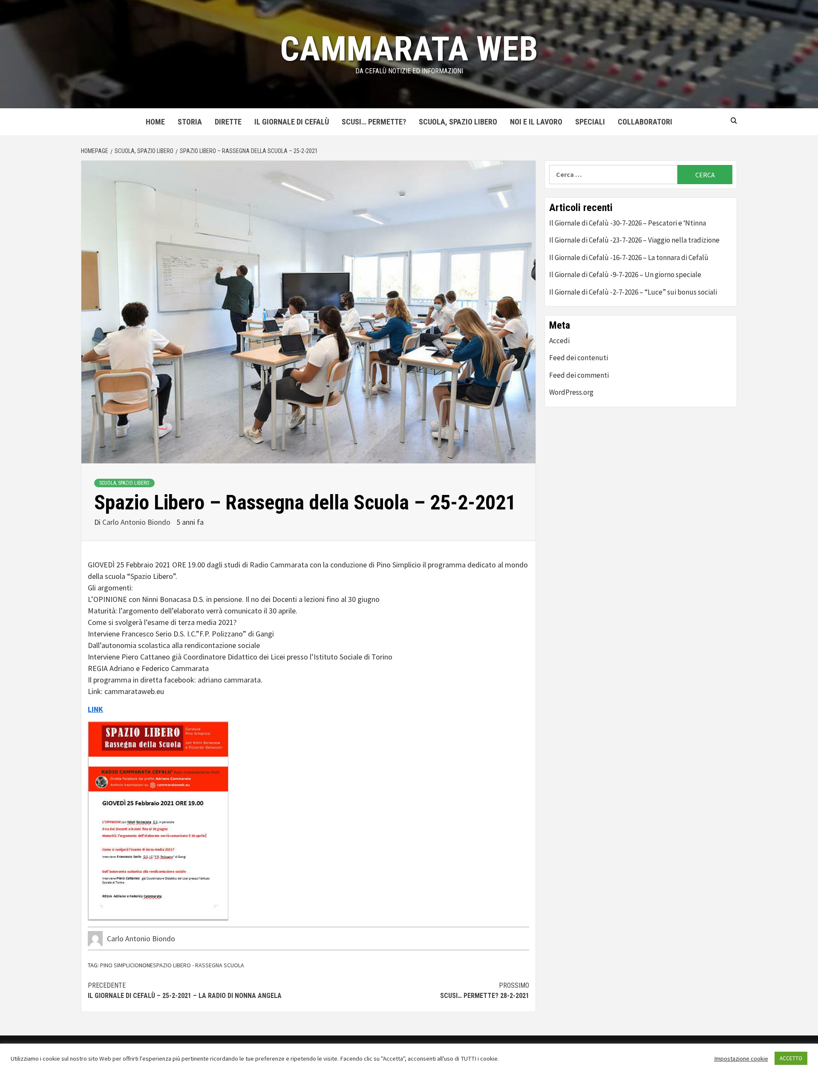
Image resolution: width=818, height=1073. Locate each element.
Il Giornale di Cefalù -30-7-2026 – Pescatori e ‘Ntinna (627, 223)
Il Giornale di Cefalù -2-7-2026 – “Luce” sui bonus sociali (633, 292)
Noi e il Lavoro (536, 121)
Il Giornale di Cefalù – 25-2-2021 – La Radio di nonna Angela (185, 990)
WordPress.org (571, 392)
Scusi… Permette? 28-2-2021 (484, 990)
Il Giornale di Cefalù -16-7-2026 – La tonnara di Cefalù (629, 257)
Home (155, 121)
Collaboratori (645, 121)
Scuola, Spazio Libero (458, 121)
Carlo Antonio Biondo (137, 522)
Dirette (228, 121)
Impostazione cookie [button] (741, 1058)
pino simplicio (119, 965)
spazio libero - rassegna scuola (198, 965)
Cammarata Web (409, 49)
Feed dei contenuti (578, 357)
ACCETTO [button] (791, 1058)
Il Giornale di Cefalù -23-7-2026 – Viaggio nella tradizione (634, 240)
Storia (190, 121)
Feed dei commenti (579, 375)
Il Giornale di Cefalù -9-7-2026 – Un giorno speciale (625, 274)
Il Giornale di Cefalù (291, 121)
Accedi (559, 340)
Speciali (590, 121)
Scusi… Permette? (374, 121)
